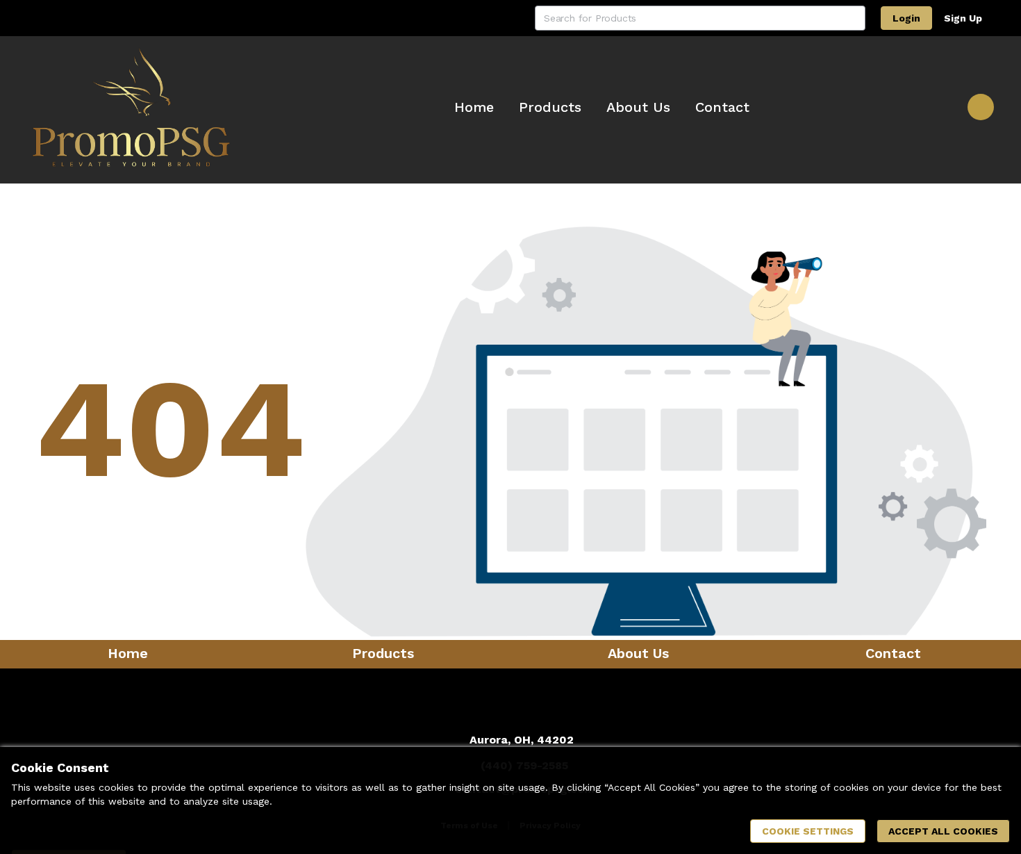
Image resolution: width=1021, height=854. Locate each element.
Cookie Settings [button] (808, 831)
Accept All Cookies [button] (943, 831)
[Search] (853, 18)
